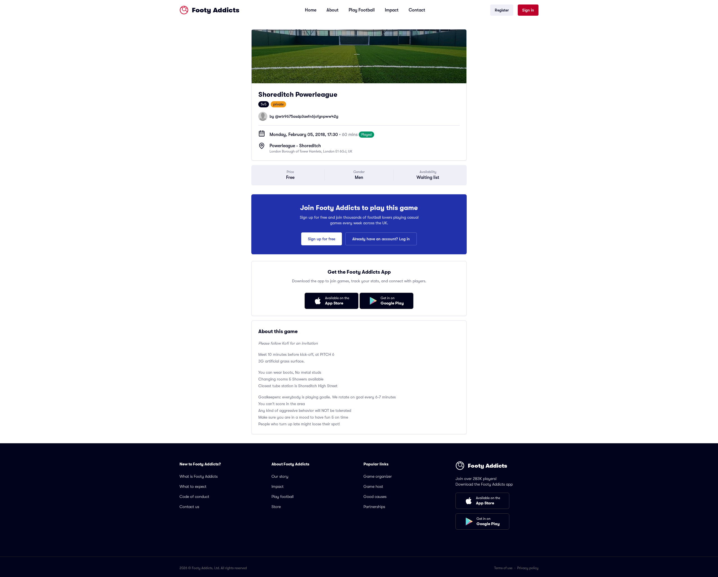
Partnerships (374, 506)
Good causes (374, 496)
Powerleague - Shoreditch (295, 145)
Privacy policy (527, 568)
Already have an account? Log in (381, 239)
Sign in (528, 10)
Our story (279, 476)
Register (502, 10)
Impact (392, 10)
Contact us (189, 506)
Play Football (362, 10)
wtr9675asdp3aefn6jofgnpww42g (308, 116)
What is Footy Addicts (199, 476)
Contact (417, 10)
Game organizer (377, 476)
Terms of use (503, 568)
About (332, 10)
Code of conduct (194, 496)
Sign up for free (321, 239)
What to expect (193, 486)
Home (310, 10)
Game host (373, 486)
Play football (282, 496)
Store (276, 506)
